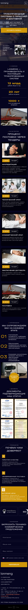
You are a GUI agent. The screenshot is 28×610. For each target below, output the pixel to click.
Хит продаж (6, 45)
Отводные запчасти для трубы (7, 49)
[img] (20, 50)
